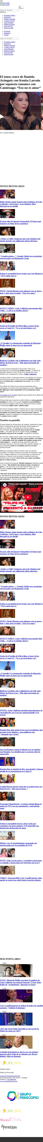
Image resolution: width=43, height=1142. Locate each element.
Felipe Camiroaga (30, 374)
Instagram (7, 33)
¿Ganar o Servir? (9, 21)
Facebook (7, 31)
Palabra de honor (9, 24)
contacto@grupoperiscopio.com (10, 1076)
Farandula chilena (9, 15)
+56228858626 (11, 1079)
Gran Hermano (9, 22)
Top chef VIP (8, 26)
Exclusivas (7, 17)
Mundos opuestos (9, 19)
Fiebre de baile (8, 28)
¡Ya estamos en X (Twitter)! (9, 395)
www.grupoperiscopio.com (8, 1081)
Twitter (6, 35)
